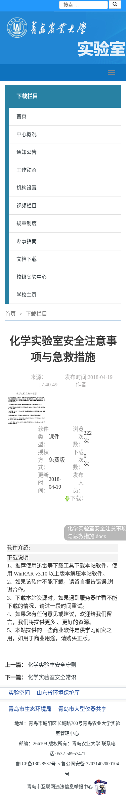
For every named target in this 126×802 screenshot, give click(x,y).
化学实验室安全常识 (52, 677)
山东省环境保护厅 (58, 693)
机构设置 (26, 187)
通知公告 (26, 152)
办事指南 (26, 241)
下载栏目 (36, 314)
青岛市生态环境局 (29, 709)
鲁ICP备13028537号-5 (37, 763)
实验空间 (19, 693)
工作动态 (26, 170)
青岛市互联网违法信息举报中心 (60, 786)
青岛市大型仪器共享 (82, 709)
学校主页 (26, 295)
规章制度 (26, 223)
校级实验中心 (31, 277)
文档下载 (26, 259)
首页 (21, 116)
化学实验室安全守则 (52, 665)
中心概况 (26, 134)
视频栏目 (26, 205)
